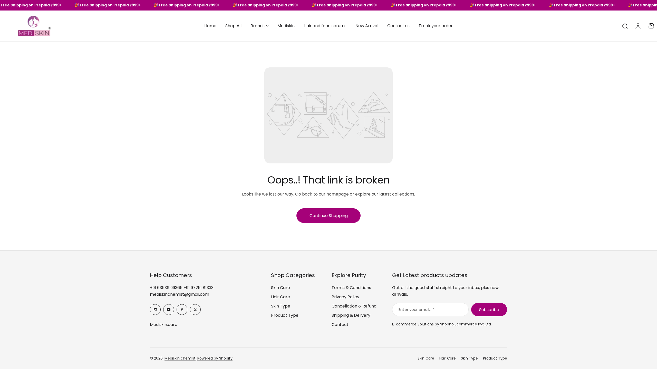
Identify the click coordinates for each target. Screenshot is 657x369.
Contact (340, 324)
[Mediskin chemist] (25, 26)
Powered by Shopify (215, 358)
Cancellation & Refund (354, 306)
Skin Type (280, 306)
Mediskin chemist (180, 358)
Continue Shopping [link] (329, 216)
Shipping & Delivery (351, 315)
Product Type (284, 315)
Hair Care (280, 297)
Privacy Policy (345, 297)
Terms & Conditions (351, 288)
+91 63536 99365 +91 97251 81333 (182, 288)
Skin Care (280, 288)
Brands (257, 26)
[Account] (638, 26)
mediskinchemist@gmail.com (179, 294)
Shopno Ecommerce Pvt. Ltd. (466, 324)
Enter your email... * (416, 309)
